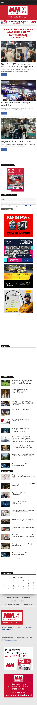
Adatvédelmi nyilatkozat (12, 604)
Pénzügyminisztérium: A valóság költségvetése (22, 544)
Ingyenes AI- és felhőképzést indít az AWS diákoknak (23, 502)
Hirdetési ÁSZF (28, 604)
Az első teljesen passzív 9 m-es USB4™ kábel (21, 420)
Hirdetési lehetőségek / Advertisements (18, 597)
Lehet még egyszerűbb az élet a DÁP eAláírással (23, 484)
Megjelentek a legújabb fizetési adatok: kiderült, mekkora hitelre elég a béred (23, 476)
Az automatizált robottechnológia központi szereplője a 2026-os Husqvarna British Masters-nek (22, 382)
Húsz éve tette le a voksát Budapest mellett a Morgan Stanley (23, 511)
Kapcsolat (13, 601)
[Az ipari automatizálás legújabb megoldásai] (18, 100)
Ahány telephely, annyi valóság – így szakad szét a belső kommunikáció (23, 520)
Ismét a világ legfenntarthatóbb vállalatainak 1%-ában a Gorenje (22, 446)
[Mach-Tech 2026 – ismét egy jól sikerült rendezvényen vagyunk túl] (18, 61)
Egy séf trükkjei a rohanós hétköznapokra (20, 493)
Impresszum (23, 601)
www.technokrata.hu (6, 640)
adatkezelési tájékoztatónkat (25, 206)
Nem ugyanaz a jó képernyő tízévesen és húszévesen (23, 528)
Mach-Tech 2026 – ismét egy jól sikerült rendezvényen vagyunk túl (17, 65)
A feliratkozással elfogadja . (18, 206)
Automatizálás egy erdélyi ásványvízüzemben (20, 464)
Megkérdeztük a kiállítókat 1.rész (16, 141)
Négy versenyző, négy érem (20, 409)
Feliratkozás (7, 209)
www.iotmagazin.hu (15, 640)
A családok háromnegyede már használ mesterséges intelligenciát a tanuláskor (23, 403)
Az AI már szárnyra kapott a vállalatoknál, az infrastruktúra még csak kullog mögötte (23, 430)
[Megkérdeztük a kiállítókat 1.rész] (18, 139)
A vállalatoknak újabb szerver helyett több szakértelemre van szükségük (23, 535)
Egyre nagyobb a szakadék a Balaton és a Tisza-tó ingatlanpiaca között (23, 455)
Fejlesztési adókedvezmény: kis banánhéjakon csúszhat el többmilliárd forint (21, 391)
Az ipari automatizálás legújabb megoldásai (16, 104)
